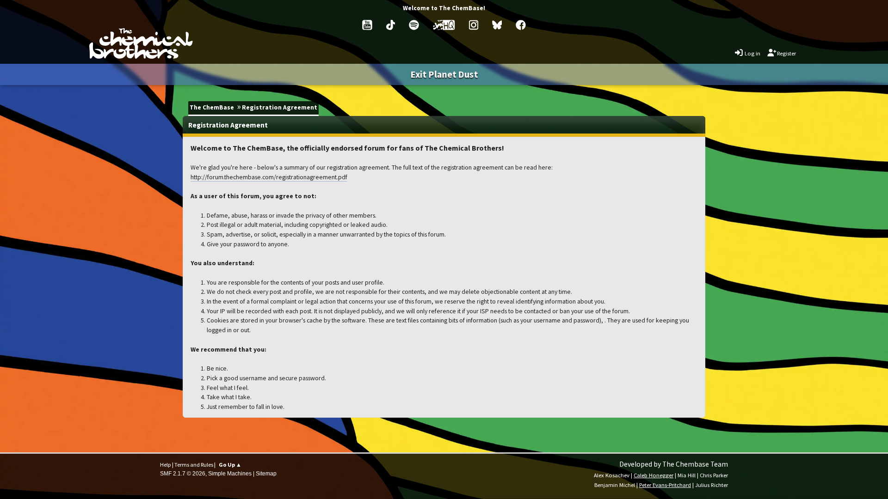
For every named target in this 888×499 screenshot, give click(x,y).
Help (165, 464)
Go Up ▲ (230, 464)
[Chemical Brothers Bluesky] (497, 25)
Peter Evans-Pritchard (665, 484)
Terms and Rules (193, 464)
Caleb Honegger (653, 475)
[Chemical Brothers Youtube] (367, 25)
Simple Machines (230, 473)
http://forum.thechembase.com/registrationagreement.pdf (269, 177)
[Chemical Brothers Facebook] (521, 25)
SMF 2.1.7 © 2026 (182, 473)
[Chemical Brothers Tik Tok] (390, 25)
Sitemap (266, 473)
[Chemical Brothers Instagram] (473, 25)
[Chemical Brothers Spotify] (414, 25)
